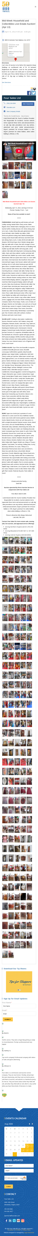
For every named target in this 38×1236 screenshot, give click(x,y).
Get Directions (6, 82)
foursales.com (11, 107)
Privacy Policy (26, 1230)
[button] (15, 59)
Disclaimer (10, 1230)
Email (4, 1010)
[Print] (34, 88)
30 (31, 1150)
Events (11, 55)
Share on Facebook (29, 93)
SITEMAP (18, 1230)
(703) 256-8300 (11, 103)
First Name (7, 1002)
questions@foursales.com (12, 1216)
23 (31, 1146)
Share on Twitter (34, 93)
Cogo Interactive (29, 1232)
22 (27, 1146)
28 (23, 1150)
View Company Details (13, 111)
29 (27, 1150)
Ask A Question (28, 104)
